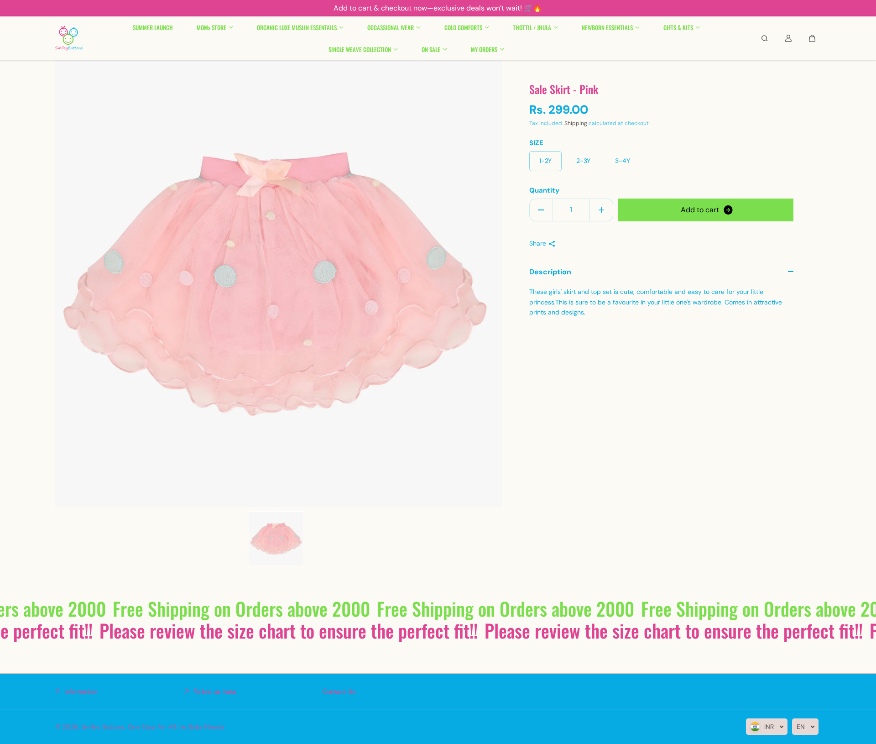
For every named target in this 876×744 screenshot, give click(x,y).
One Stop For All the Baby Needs (176, 727)
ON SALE (431, 49)
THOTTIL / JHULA (532, 27)
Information (81, 691)
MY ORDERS (484, 49)
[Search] (764, 38)
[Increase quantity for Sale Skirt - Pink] (601, 210)
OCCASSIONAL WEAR (390, 27)
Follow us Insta (214, 691)
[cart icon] (812, 38)
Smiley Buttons (103, 727)
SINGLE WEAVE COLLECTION (359, 49)
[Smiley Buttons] (69, 38)
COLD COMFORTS (463, 27)
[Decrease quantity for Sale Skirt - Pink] (541, 210)
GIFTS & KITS (678, 27)
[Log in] (788, 38)
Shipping (575, 123)
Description (550, 272)
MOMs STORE (211, 27)
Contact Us (339, 691)
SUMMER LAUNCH (153, 27)
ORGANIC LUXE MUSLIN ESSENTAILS (297, 27)
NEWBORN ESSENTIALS (607, 27)
